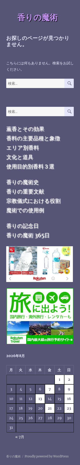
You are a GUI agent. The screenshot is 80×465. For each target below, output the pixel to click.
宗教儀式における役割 (33, 200)
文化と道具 (19, 157)
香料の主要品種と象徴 (33, 138)
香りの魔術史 (22, 182)
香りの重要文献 (25, 191)
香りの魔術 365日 (28, 235)
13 (40, 398)
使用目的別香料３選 (30, 166)
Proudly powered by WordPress (47, 456)
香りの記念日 (22, 225)
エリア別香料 (22, 147)
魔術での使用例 (25, 210)
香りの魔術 (37, 17)
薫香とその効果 (25, 128)
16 (69, 398)
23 (69, 408)
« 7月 (19, 437)
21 (50, 408)
